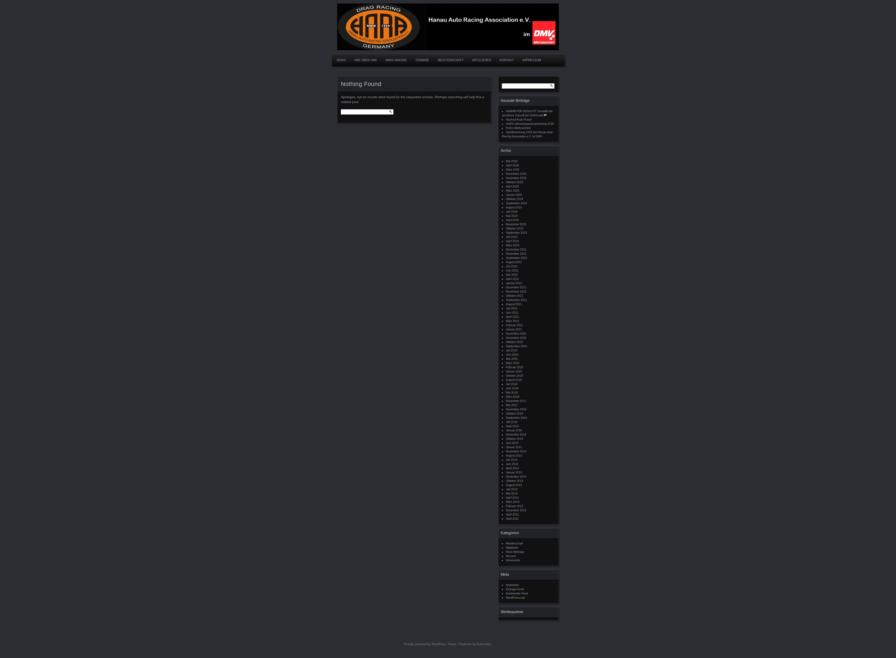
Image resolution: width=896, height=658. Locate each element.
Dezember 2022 (516, 249)
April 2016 (512, 426)
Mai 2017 (512, 405)
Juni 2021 (512, 312)
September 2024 (516, 203)
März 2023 (512, 245)
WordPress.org (515, 597)
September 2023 (516, 232)
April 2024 (512, 220)
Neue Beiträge (515, 552)
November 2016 (516, 409)
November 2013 (516, 476)
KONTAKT (507, 60)
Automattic (483, 644)
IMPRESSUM (531, 60)
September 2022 (516, 258)
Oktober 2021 (514, 295)
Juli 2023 (512, 237)
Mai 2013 (512, 493)
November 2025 (516, 178)
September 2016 (516, 417)
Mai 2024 (512, 216)
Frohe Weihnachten (518, 128)
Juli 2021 (512, 308)
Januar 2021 (514, 329)
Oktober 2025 (514, 182)
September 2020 (516, 346)
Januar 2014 (514, 472)
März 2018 (512, 396)
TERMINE (422, 60)
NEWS (341, 60)
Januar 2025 (514, 195)
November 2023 (516, 224)
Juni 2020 (512, 354)
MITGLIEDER (481, 60)
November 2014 (516, 451)
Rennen (511, 556)
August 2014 (514, 455)
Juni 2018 (512, 388)
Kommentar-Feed (517, 593)
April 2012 (512, 514)
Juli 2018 (512, 384)
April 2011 (512, 518)
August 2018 (514, 380)
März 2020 (512, 363)
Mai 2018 (512, 392)
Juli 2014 (512, 459)
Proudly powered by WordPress (425, 644)
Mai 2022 (512, 274)
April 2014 (512, 468)
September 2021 (516, 300)
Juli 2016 (512, 422)
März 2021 (512, 321)
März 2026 (512, 169)
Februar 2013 (514, 506)
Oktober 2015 (514, 438)
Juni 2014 (512, 464)
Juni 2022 (512, 270)
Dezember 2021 (516, 287)
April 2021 (512, 316)
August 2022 (514, 262)
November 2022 (516, 253)
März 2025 (512, 190)
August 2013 (514, 485)
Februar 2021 (514, 325)
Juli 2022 (512, 266)
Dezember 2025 (516, 173)
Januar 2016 (514, 430)
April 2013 (512, 497)
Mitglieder (512, 547)
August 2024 (514, 207)
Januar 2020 (514, 371)
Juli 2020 (512, 350)
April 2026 (512, 165)
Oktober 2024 (514, 199)
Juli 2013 (512, 489)
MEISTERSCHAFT (451, 60)
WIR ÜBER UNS (365, 60)
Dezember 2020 (516, 333)
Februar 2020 (514, 367)
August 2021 (514, 304)
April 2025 (512, 186)
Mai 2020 (512, 359)
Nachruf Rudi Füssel (519, 119)
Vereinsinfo (513, 560)
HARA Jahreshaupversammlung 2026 (530, 123)
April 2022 (512, 279)
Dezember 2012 (516, 510)
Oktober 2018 (514, 375)
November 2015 (516, 434)
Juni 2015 (512, 443)
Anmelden (512, 585)
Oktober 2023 (514, 228)
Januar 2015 (514, 447)
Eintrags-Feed (515, 589)
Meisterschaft (514, 543)
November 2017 (516, 401)
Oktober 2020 (514, 342)
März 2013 (512, 502)
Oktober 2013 (514, 481)
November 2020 (516, 338)
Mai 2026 (512, 161)
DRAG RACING (396, 60)
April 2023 (512, 241)
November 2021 (516, 291)
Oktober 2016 (514, 413)
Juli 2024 (512, 211)
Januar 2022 (514, 283)
